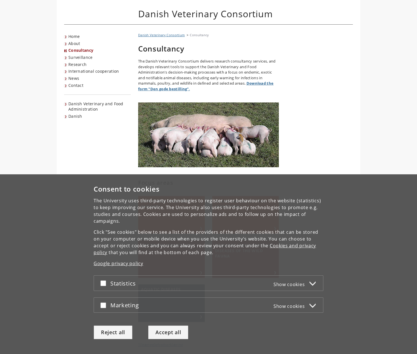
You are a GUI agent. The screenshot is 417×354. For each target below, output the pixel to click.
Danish (75, 116)
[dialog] (208, 264)
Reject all (113, 332)
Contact (75, 85)
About (74, 43)
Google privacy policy (118, 263)
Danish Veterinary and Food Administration (95, 106)
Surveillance (80, 57)
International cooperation (93, 71)
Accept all (168, 332)
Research (77, 64)
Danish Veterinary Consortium (161, 35)
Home (74, 36)
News (73, 78)
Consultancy (80, 50)
